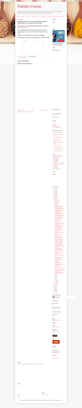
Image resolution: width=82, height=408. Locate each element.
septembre (56, 203)
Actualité (22, 16)
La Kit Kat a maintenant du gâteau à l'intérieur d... (58, 244)
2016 (54, 285)
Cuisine (53, 309)
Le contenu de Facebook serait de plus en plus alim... (59, 209)
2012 (54, 290)
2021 (54, 192)
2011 (54, 292)
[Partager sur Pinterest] (34, 56)
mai (55, 277)
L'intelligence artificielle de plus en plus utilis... (59, 246)
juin (55, 276)
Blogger (60, 400)
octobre (55, 202)
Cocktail (54, 160)
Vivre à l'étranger (56, 169)
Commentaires (56, 117)
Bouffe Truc (55, 159)
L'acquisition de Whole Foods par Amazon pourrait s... (59, 273)
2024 (54, 188)
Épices (54, 161)
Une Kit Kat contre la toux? (58, 222)
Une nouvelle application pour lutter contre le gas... (59, 218)
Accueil (18, 16)
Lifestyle (54, 165)
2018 (54, 196)
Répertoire (50, 16)
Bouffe (54, 158)
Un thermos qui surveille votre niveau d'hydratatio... (59, 216)
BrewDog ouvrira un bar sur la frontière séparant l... (59, 258)
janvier (55, 283)
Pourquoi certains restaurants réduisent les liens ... (59, 207)
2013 (54, 289)
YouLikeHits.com (44, 394)
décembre (56, 199)
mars (55, 280)
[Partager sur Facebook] (33, 56)
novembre (56, 200)
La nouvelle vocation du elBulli (59, 268)
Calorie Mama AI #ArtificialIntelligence (58, 262)
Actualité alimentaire (23, 57)
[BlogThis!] (31, 56)
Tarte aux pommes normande (58, 147)
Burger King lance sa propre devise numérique (58, 213)
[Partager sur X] (32, 56)
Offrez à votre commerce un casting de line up (58, 228)
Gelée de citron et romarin (57, 140)
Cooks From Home (35, 16)
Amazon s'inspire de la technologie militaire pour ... (59, 249)
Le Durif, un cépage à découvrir (57, 267)
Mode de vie (55, 167)
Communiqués (43, 16)
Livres (54, 166)
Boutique (62, 16)
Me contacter (55, 16)
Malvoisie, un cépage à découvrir (58, 235)
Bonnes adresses (56, 156)
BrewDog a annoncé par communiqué (24, 25)
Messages (55, 115)
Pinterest (54, 122)
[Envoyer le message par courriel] (28, 56)
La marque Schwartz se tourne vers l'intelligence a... (59, 211)
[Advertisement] (33, 99)
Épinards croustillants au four (58, 132)
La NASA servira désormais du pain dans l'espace (59, 226)
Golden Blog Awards (56, 126)
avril (55, 279)
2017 (54, 198)
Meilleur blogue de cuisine (57, 127)
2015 (54, 286)
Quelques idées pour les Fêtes (58, 149)
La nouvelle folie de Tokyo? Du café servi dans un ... (59, 265)
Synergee (52, 400)
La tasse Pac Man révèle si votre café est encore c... (58, 237)
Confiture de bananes (56, 145)
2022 (54, 191)
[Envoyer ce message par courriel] (30, 56)
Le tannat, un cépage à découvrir (58, 220)
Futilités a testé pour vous (57, 164)
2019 (54, 195)
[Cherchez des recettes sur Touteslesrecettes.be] (56, 320)
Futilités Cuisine (29, 6)
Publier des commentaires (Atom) (27, 111)
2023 (54, 189)
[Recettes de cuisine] (56, 331)
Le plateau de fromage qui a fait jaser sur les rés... (58, 242)
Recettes (28, 16)
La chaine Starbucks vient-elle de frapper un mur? (59, 224)
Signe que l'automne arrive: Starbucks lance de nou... (58, 240)
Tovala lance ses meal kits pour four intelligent (59, 270)
